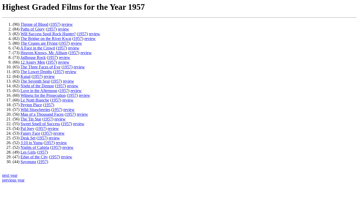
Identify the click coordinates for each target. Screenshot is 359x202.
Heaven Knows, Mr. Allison (43, 52)
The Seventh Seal (35, 81)
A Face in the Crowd (37, 48)
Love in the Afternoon (38, 90)
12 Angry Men (32, 62)
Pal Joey (27, 128)
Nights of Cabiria (34, 147)
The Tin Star (30, 119)
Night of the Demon (37, 86)
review (67, 24)
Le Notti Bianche (34, 100)
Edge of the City (34, 157)
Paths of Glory (32, 29)
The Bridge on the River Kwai (45, 38)
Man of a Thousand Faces (42, 114)
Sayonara (28, 161)
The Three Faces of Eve (40, 67)
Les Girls (28, 152)
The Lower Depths (36, 71)
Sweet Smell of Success (40, 124)
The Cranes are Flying (39, 43)
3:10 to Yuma (31, 142)
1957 (55, 24)
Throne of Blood (34, 24)
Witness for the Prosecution (43, 95)
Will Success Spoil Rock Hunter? (48, 34)
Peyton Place (31, 105)
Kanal (25, 76)
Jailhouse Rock (33, 57)
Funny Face (30, 133)
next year (9, 175)
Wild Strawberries (35, 109)
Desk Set (27, 138)
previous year (13, 180)
